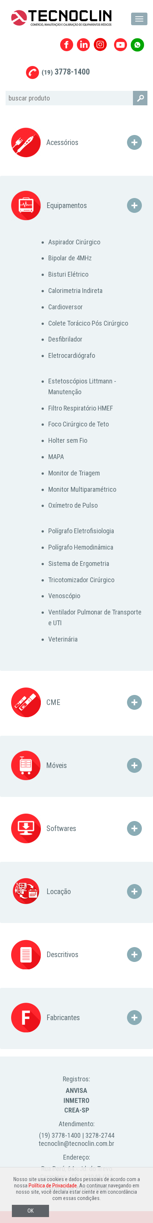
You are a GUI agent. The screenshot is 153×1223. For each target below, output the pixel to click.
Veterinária (63, 639)
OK (30, 1211)
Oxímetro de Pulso (73, 505)
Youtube (120, 44)
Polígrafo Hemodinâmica (80, 547)
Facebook (66, 44)
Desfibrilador (65, 339)
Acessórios (61, 142)
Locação (58, 891)
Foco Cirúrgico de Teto (78, 424)
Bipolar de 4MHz (70, 258)
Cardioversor (65, 307)
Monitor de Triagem (74, 473)
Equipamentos (66, 205)
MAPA (56, 457)
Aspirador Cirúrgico (74, 242)
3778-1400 (66, 71)
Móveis (55, 765)
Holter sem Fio (67, 440)
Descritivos (61, 954)
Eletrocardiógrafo (71, 355)
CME (52, 702)
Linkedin (83, 44)
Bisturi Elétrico (68, 274)
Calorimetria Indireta (75, 290)
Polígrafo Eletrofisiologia (81, 531)
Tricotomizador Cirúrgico (81, 580)
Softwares (60, 828)
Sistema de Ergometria (78, 563)
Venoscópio (64, 596)
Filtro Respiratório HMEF (80, 408)
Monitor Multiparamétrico (82, 489)
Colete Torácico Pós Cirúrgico (88, 323)
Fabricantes (62, 1017)
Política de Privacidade (53, 1186)
